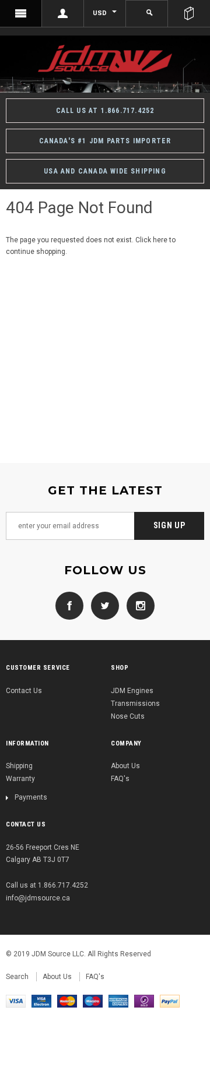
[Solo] (144, 1000)
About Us (125, 766)
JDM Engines (132, 691)
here (160, 240)
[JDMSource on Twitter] (102, 605)
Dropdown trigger (63, 13)
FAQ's (120, 779)
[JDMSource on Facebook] (69, 605)
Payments (31, 797)
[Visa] (16, 1000)
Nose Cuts (128, 716)
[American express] (118, 1000)
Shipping (19, 766)
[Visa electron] (41, 1000)
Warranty (20, 779)
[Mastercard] (67, 1000)
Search (17, 977)
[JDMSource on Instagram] (138, 605)
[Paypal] (170, 1000)
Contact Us (24, 691)
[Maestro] (93, 1000)
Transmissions (135, 703)
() (189, 13)
